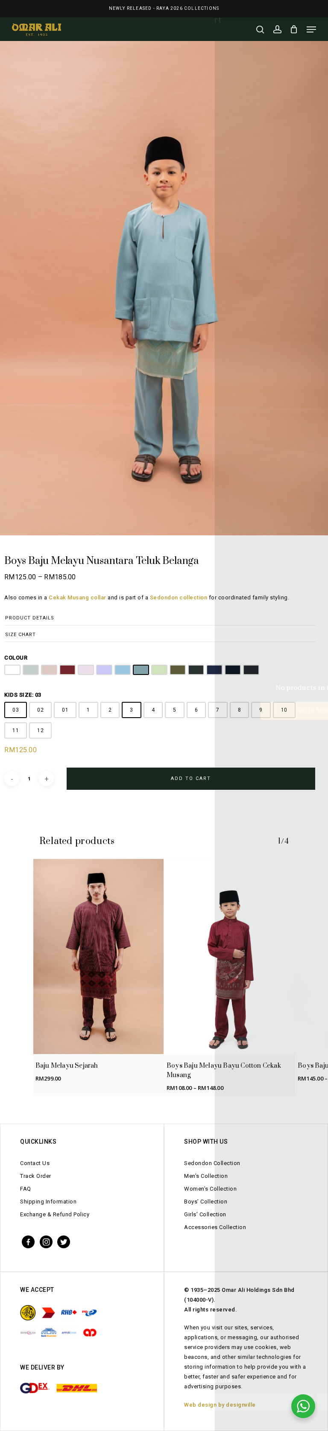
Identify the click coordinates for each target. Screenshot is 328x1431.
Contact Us (35, 1163)
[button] (311, 29)
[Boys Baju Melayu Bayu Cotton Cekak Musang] (229, 956)
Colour (15, 657)
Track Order (35, 1176)
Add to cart (191, 778)
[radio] (12, 670)
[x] (64, 1241)
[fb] (28, 1241)
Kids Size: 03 (22, 695)
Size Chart (20, 634)
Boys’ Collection (205, 1201)
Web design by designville (220, 1405)
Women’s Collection (210, 1189)
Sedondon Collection (212, 1163)
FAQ (25, 1189)
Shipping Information (48, 1201)
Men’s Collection (206, 1176)
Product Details (29, 618)
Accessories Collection (215, 1227)
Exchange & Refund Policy (54, 1214)
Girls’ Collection (205, 1214)
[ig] (46, 1241)
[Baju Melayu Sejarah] (98, 956)
